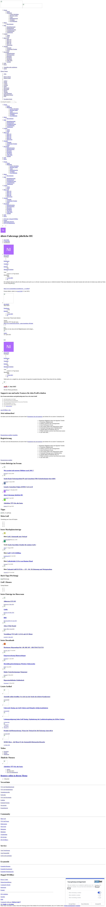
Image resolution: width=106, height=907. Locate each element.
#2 (7, 315)
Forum (5, 82)
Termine (6, 92)
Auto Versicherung (5, 850)
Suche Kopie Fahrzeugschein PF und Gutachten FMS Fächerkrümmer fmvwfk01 (29, 478)
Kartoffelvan (6, 489)
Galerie (5, 83)
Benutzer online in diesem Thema (14, 776)
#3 (7, 376)
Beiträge (6, 266)
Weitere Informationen (69, 905)
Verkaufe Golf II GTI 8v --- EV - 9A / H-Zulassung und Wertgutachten (29, 569)
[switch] (99, 892)
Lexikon (6, 85)
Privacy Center (4, 879)
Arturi (5, 547)
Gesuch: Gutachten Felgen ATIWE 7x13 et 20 (18, 487)
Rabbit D (6, 506)
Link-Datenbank (8, 93)
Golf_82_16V (7, 650)
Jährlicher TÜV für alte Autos (13, 503)
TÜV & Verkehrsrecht (12, 772)
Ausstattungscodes (5, 792)
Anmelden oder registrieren (10, 67)
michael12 (6, 481)
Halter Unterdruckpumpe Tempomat (15, 672)
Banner (5, 90)
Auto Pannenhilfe (5, 853)
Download (6, 89)
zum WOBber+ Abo (6, 410)
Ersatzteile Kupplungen (6, 869)
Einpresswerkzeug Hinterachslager (15, 655)
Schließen (77, 905)
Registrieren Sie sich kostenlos (34, 416)
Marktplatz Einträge (8, 269)
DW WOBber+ (4, 839)
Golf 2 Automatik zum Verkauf (17, 536)
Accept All (98, 904)
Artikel (5, 81)
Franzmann (6, 683)
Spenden (3, 896)
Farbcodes (3, 795)
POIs (5, 96)
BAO (5, 666)
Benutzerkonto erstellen (6, 435)
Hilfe (2, 899)
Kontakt (3, 890)
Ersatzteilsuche (4, 808)
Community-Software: (11, 902)
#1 (7, 279)
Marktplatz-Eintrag (8, 95)
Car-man (5, 564)
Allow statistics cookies (74, 895)
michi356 (6, 658)
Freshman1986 (7, 539)
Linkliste (3, 800)
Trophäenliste (4, 834)
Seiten (5, 86)
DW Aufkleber (4, 894)
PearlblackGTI (7, 556)
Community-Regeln (5, 884)
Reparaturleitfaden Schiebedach (14, 680)
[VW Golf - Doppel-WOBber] (21, 7)
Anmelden (15, 435)
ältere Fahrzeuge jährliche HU (13, 495)
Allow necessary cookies (75, 892)
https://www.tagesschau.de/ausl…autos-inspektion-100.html (18, 323)
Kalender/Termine (5, 802)
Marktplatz (3, 829)
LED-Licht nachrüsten (6, 855)
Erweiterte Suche (8, 99)
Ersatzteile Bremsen (5, 866)
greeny (5, 333)
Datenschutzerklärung (6, 882)
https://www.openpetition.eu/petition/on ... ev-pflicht (16, 288)
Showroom (6, 88)
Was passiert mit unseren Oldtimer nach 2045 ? (19, 470)
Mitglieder (3, 832)
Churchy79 (6, 572)
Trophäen (6, 264)
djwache (5, 675)
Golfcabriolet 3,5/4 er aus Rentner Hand (20, 561)
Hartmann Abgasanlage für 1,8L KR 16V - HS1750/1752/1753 (24, 647)
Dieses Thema (7, 76)
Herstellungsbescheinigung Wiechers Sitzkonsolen (19, 664)
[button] (6, 751)
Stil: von (7, 904)
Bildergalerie (4, 824)
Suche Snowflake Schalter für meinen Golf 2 (22, 545)
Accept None (72, 904)
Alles (5, 74)
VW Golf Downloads (6, 797)
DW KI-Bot (4, 837)
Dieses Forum (7, 78)
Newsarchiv (4, 805)
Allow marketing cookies (75, 897)
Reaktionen (6, 261)
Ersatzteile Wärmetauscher (7, 871)
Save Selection (85, 904)
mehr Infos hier (9, 406)
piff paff (5, 473)
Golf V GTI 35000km (14, 553)
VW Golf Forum (5, 821)
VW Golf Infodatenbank (7, 789)
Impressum (3, 887)
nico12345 (6, 240)
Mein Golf (3, 818)
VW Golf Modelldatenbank (7, 787)
